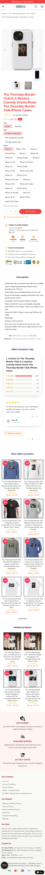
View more (22, 618)
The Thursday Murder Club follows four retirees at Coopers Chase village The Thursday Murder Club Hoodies (33, 564)
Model (5, 145)
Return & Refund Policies (11, 809)
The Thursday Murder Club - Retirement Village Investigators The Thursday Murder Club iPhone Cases (32, 657)
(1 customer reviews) (20, 115)
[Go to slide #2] (28, 85)
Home (4, 14)
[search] (35, 6)
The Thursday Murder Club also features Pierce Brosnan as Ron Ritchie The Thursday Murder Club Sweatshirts (11, 486)
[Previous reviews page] (29, 439)
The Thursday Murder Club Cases (22, 14)
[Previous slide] (5, 50)
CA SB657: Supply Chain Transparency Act (17, 793)
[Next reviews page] (40, 439)
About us (5, 781)
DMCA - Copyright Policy (10, 790)
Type (5, 123)
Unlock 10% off (4, 865)
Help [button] (41, 872)
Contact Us (6, 812)
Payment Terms (7, 806)
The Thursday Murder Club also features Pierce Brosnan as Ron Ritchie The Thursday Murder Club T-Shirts (11, 603)
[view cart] (42, 6)
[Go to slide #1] (17, 85)
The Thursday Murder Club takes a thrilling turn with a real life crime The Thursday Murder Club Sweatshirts (33, 486)
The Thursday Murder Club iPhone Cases (18, 17)
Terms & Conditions (9, 784)
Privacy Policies (7, 787)
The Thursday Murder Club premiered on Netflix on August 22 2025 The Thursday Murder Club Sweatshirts (11, 564)
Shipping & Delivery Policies (12, 803)
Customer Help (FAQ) (9, 816)
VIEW (11, 477)
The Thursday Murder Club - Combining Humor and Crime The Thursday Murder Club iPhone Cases (12, 657)
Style (5, 130)
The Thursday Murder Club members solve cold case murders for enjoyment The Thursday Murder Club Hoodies (33, 525)
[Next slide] (40, 50)
